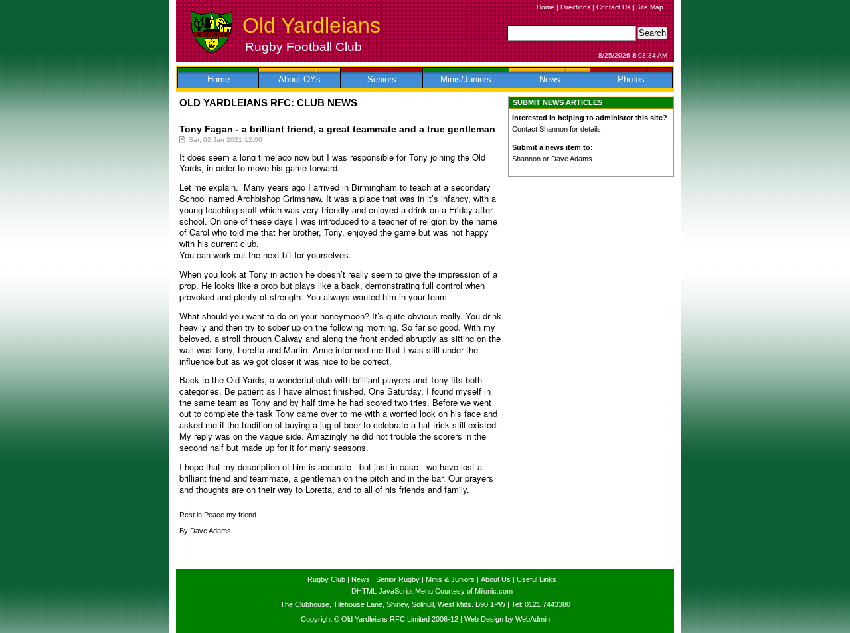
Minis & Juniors (450, 579)
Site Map (649, 7)
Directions (575, 7)
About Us (496, 579)
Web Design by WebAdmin (507, 619)
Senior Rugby (398, 579)
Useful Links (536, 579)
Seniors (381, 79)
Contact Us (613, 7)
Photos (631, 79)
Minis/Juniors (465, 79)
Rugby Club (326, 579)
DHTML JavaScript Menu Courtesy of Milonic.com (432, 591)
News (549, 79)
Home (545, 7)
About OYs (299, 79)
